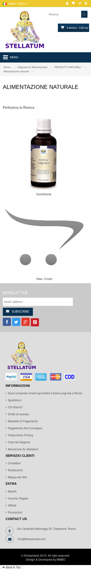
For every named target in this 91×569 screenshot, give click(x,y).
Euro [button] (22, 3)
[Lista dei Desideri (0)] (73, 3)
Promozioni (15, 512)
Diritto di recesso (18, 414)
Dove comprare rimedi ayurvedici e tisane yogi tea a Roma (45, 393)
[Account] (67, 3)
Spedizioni (14, 400)
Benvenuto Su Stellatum (23, 449)
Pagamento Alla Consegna (25, 428)
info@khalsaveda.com (32, 539)
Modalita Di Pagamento (23, 421)
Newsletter (15, 292)
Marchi (12, 491)
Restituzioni (15, 470)
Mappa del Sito (17, 477)
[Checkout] (80, 3)
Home (7, 67)
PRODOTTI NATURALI (67, 67)
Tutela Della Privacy (20, 435)
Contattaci (14, 463)
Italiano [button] (12, 3)
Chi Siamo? (15, 407)
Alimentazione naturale (17, 71)
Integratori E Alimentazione (32, 67)
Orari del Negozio (19, 442)
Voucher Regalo (18, 498)
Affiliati (12, 505)
